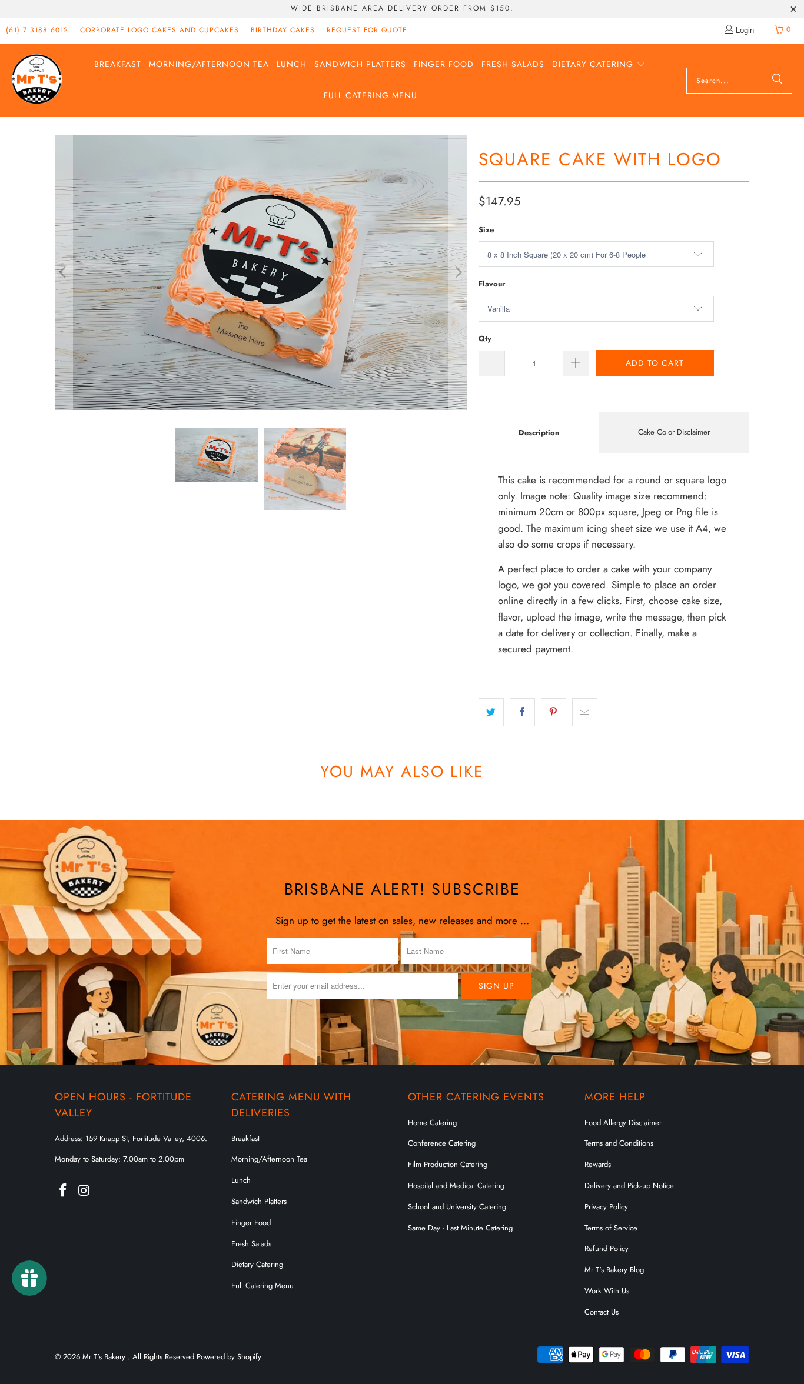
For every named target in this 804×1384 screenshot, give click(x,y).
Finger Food (251, 1222)
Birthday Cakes (283, 30)
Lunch (241, 1180)
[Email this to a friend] (584, 712)
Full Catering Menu (262, 1285)
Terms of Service (610, 1227)
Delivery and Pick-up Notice (629, 1185)
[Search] (777, 81)
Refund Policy (606, 1248)
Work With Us (606, 1290)
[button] (599, 65)
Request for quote (367, 30)
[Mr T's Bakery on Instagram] (85, 1190)
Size (486, 229)
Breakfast (245, 1138)
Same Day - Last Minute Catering (460, 1227)
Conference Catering (442, 1143)
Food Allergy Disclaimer (623, 1122)
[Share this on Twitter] (491, 712)
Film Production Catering (447, 1164)
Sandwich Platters (259, 1201)
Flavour (492, 283)
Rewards (597, 1164)
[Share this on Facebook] (522, 712)
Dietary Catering (257, 1264)
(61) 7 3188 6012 (37, 30)
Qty (485, 338)
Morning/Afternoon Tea (269, 1159)
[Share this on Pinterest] (553, 712)
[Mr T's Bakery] (37, 80)
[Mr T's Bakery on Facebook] (63, 1190)
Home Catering (432, 1122)
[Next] (457, 272)
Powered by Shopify (229, 1356)
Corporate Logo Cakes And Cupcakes (159, 30)
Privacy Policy (606, 1206)
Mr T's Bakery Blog (614, 1269)
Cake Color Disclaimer (674, 432)
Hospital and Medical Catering (456, 1185)
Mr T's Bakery (105, 1356)
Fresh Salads (251, 1243)
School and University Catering (457, 1206)
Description (539, 432)
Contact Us (601, 1312)
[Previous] (63, 272)
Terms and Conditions (618, 1143)
